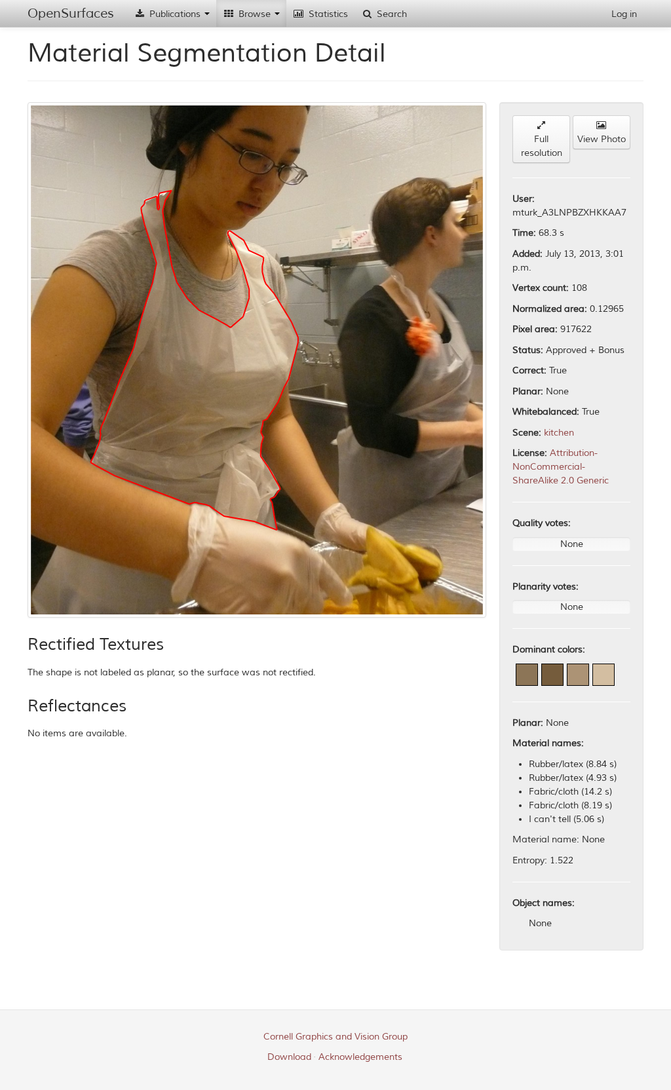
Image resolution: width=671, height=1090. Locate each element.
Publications (175, 14)
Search (390, 14)
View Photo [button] (601, 139)
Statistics (327, 14)
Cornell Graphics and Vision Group (335, 1036)
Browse (254, 14)
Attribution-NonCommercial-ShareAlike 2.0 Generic (560, 466)
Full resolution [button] (541, 146)
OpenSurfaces (71, 13)
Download (289, 1056)
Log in (624, 14)
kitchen (559, 432)
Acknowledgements (360, 1056)
